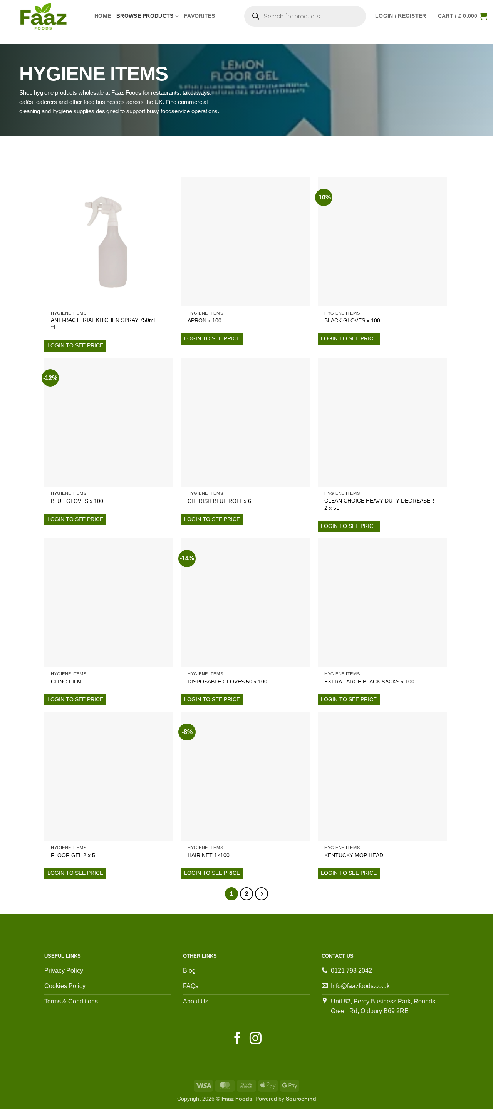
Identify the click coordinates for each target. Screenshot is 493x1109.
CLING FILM (66, 681)
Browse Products (144, 16)
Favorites (199, 16)
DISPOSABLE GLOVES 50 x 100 (227, 681)
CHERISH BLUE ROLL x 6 (219, 501)
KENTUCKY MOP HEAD (353, 855)
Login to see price (75, 345)
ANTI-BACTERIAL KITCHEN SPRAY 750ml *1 (103, 323)
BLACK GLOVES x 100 (352, 320)
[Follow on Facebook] (237, 1039)
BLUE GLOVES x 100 (77, 501)
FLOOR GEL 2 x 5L (74, 855)
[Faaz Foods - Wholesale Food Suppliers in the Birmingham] (44, 16)
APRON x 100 (204, 320)
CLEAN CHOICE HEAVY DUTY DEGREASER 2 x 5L (379, 504)
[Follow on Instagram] (256, 1039)
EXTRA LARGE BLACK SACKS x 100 (369, 681)
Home (102, 16)
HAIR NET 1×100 (209, 855)
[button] (400, 16)
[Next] (261, 893)
